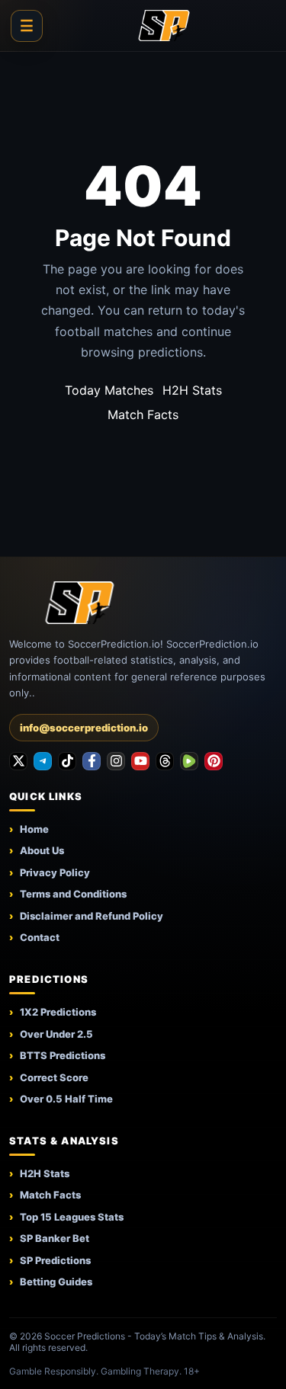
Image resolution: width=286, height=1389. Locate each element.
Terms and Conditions (73, 894)
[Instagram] (116, 761)
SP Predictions (55, 1260)
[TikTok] (67, 761)
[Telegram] (43, 761)
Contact (39, 937)
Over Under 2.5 (56, 1034)
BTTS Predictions (62, 1055)
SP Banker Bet (54, 1238)
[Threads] (165, 761)
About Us (42, 850)
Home (34, 829)
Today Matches (109, 390)
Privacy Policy (55, 872)
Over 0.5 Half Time (66, 1099)
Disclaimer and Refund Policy (91, 916)
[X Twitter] (18, 761)
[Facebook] (91, 761)
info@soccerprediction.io (84, 728)
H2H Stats (192, 390)
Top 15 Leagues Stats (72, 1217)
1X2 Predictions (58, 1012)
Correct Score (54, 1077)
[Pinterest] (213, 761)
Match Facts (143, 414)
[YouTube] (140, 761)
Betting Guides (56, 1281)
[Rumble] (189, 761)
